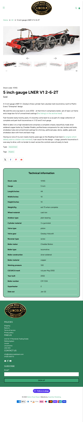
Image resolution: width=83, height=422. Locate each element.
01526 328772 (9, 356)
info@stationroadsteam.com (14, 354)
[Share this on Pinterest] (16, 160)
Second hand (13, 147)
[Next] (55, 58)
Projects (11, 152)
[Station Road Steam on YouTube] (10, 361)
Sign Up (41, 380)
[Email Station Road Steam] (5, 361)
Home (5, 20)
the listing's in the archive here (49, 113)
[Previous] (27, 58)
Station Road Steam (33, 397)
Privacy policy (8, 332)
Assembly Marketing (54, 397)
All (12, 20)
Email (6, 370)
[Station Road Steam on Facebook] (8, 361)
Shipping (7, 326)
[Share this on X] (5, 160)
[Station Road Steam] (41, 8)
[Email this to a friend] (21, 160)
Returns (7, 328)
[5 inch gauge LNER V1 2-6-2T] (41, 40)
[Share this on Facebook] (11, 160)
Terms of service (9, 330)
